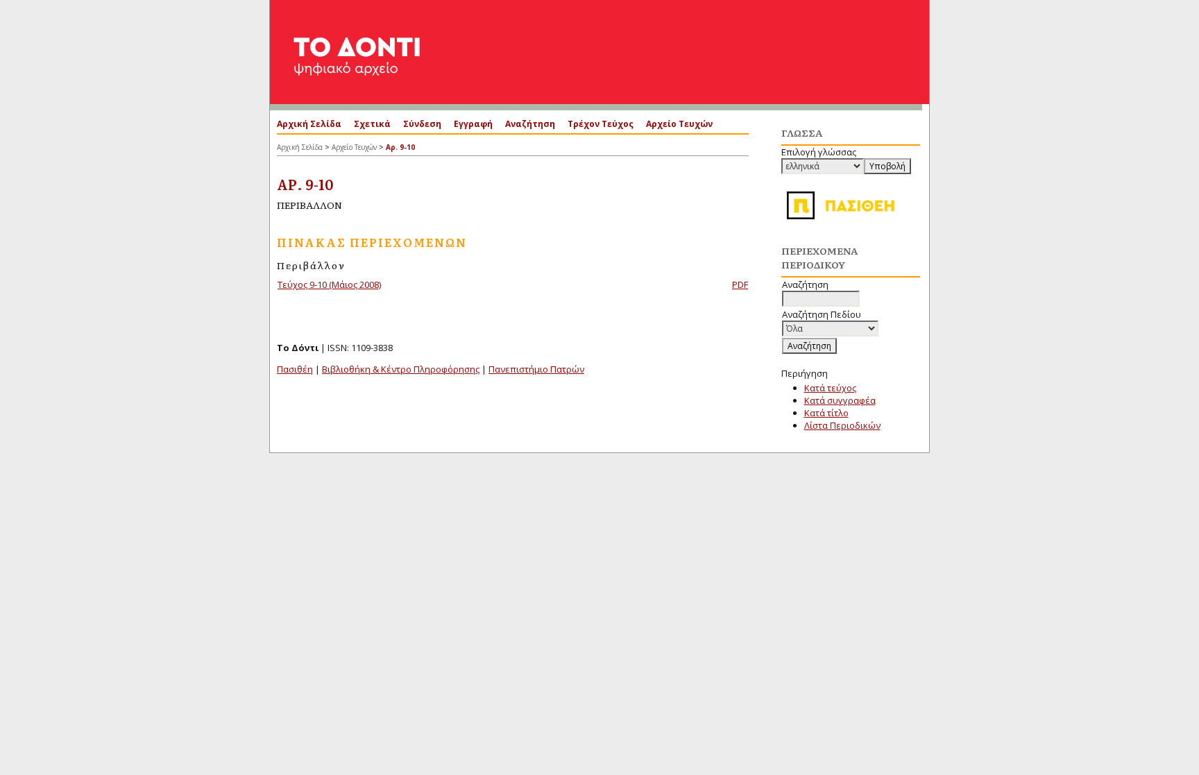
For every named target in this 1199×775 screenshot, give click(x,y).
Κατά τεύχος (830, 388)
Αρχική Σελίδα (309, 124)
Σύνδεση (422, 124)
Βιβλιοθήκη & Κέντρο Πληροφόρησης (400, 369)
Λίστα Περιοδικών (842, 425)
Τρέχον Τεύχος (600, 124)
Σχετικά (372, 124)
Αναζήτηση (530, 124)
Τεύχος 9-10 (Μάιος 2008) (329, 284)
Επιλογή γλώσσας (818, 152)
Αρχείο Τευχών (679, 124)
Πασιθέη (295, 369)
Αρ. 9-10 (400, 147)
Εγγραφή (473, 124)
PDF (740, 284)
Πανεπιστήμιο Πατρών (536, 369)
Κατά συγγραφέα (840, 400)
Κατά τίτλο (826, 413)
